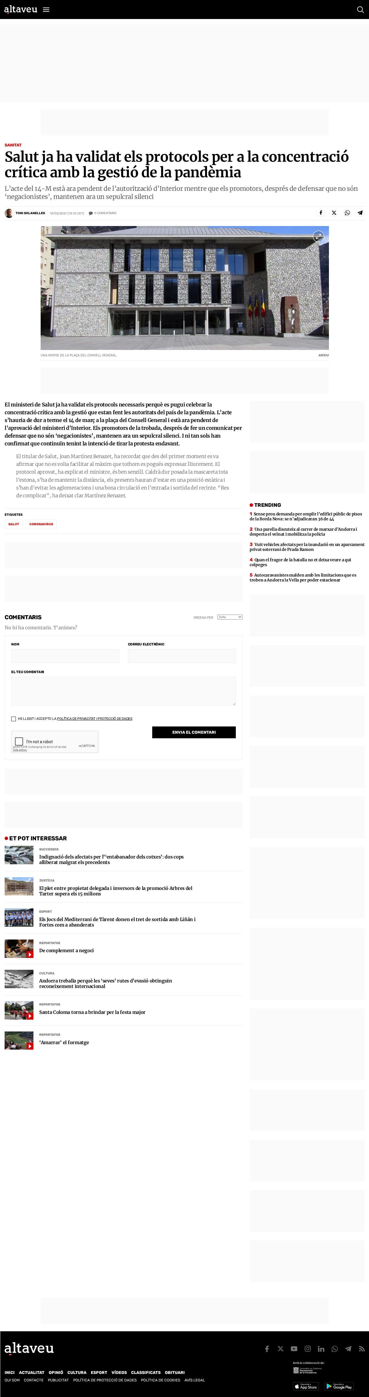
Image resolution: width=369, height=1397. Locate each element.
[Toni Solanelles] (9, 213)
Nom (15, 644)
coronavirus (41, 524)
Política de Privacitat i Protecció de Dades (94, 719)
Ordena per (203, 618)
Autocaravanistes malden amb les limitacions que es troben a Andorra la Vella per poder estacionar (303, 578)
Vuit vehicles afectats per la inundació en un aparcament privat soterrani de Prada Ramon (307, 547)
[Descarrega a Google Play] (339, 1386)
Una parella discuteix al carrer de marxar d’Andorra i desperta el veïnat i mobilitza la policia (303, 532)
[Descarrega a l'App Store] (306, 1386)
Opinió (56, 1372)
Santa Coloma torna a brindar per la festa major (92, 1012)
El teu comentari (27, 672)
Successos (49, 849)
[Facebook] (321, 213)
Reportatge (49, 943)
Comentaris (105, 213)
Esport (45, 912)
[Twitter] (334, 213)
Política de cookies (160, 1380)
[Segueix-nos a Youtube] (294, 1349)
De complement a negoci (66, 950)
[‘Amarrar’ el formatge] (19, 1040)
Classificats (146, 1372)
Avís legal (194, 1380)
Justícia (46, 880)
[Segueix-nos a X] (280, 1349)
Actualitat (31, 1372)
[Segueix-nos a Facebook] (267, 1349)
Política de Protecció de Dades (105, 1380)
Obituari (175, 1372)
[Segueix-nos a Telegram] (348, 1349)
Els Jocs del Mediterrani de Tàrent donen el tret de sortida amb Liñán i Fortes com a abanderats (117, 922)
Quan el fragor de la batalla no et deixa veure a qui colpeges (300, 562)
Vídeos (119, 1372)
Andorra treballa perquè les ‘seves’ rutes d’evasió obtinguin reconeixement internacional (105, 983)
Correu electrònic (146, 644)
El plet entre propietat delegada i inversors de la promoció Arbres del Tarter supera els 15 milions (115, 891)
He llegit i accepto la (74, 719)
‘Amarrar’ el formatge (64, 1042)
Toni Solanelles (30, 213)
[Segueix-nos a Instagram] (307, 1349)
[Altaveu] (20, 9)
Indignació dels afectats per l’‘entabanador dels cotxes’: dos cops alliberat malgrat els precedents (111, 859)
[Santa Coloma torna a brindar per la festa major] (19, 1010)
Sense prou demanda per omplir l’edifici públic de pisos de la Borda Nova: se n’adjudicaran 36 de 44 (306, 516)
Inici (10, 1372)
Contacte (34, 1380)
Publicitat (58, 1380)
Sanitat (13, 145)
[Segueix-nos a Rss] (362, 1349)
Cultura (46, 973)
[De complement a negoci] (19, 949)
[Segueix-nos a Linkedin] (321, 1349)
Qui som (12, 1380)
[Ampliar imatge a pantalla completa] (318, 236)
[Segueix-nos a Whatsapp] (335, 1349)
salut (13, 524)
